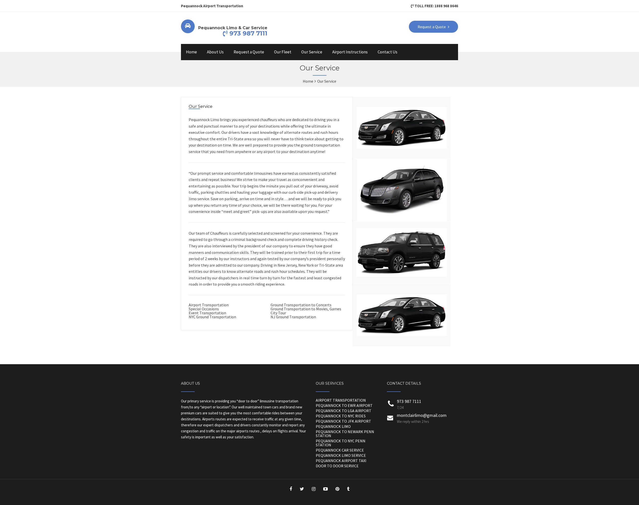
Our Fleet (282, 52)
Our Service (311, 52)
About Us (215, 52)
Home (191, 52)
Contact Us (387, 52)
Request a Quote (249, 52)
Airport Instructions (350, 52)
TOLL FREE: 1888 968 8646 (436, 5)
